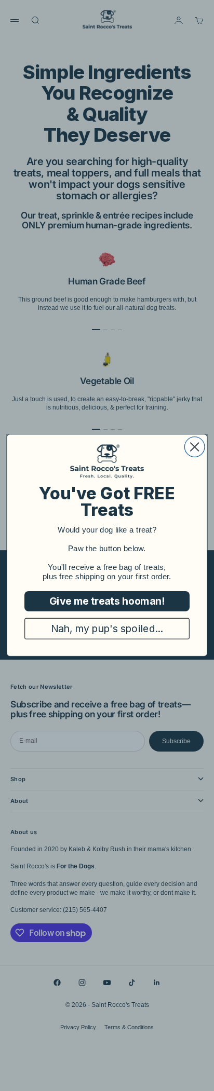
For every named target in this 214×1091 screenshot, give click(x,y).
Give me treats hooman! (106, 601)
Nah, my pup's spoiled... (107, 629)
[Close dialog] (194, 447)
